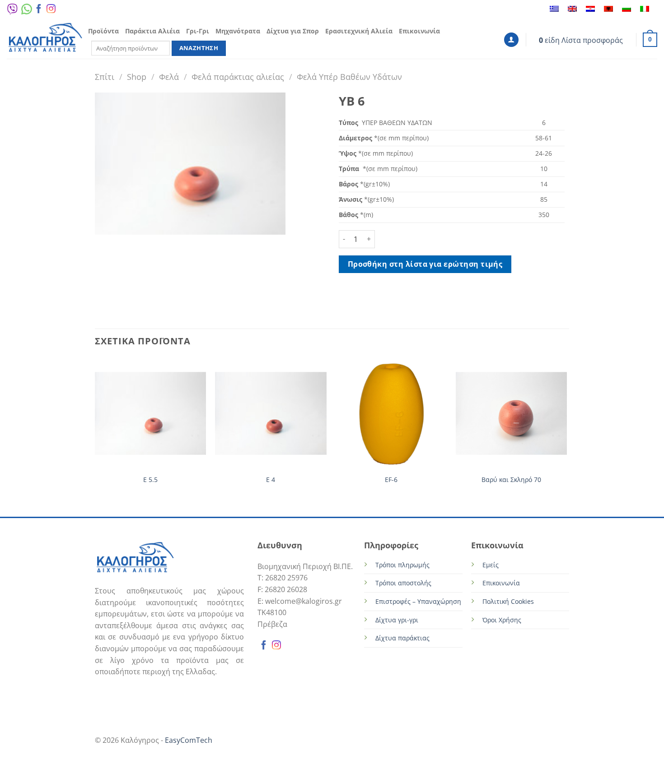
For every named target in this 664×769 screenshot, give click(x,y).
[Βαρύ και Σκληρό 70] (511, 413)
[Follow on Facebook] (38, 11)
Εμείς (490, 565)
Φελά (169, 76)
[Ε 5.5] (150, 413)
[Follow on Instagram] (51, 11)
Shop (136, 76)
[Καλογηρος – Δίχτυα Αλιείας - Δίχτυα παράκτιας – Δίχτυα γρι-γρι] (45, 38)
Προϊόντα (103, 31)
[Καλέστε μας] (61, 11)
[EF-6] (391, 413)
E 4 (270, 480)
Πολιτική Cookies (508, 601)
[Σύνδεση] (511, 39)
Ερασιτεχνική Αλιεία (359, 31)
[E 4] (271, 413)
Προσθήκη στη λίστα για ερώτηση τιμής (425, 264)
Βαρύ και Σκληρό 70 (511, 480)
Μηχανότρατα (237, 31)
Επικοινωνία (419, 31)
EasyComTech (188, 740)
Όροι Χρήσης (501, 620)
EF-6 (391, 480)
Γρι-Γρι (197, 31)
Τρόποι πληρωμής (402, 565)
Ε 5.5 (150, 480)
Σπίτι (104, 76)
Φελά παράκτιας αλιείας (238, 76)
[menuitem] (554, 9)
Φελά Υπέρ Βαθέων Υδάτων (349, 76)
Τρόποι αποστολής (403, 583)
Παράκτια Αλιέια (152, 31)
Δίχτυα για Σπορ (293, 31)
